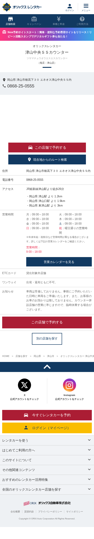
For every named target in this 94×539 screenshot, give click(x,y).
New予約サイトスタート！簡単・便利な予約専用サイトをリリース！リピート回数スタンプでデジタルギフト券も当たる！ (50, 34)
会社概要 (15, 511)
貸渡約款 (29, 511)
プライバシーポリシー (50, 511)
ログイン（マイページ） (51, 428)
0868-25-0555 (20, 86)
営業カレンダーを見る (59, 262)
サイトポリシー (74, 511)
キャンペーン (34, 24)
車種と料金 (59, 24)
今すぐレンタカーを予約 (51, 415)
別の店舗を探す (47, 338)
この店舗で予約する (47, 322)
